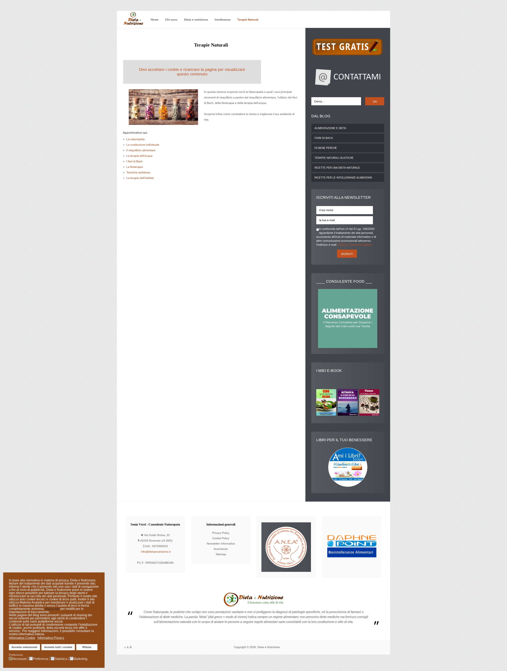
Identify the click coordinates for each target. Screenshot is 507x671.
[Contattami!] (347, 76)
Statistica (60, 659)
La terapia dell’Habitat (140, 178)
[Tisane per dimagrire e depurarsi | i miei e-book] (370, 403)
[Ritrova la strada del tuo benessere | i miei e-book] (348, 403)
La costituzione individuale (142, 144)
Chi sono (171, 19)
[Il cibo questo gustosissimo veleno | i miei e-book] (327, 403)
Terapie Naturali (247, 19)
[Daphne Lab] (351, 547)
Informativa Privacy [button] (50, 638)
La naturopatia (135, 139)
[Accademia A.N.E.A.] (286, 547)
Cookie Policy (220, 538)
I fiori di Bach (134, 161)
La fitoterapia (134, 166)
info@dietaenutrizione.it (156, 551)
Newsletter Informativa (221, 543)
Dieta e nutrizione (196, 19)
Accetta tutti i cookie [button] (58, 647)
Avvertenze (221, 548)
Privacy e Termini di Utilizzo (355, 244)
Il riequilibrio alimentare (140, 150)
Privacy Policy (220, 532)
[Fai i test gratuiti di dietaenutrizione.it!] (347, 46)
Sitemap (221, 554)
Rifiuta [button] (86, 647)
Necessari (19, 659)
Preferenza (40, 659)
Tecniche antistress (138, 172)
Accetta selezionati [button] (24, 647)
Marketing (80, 659)
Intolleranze (223, 19)
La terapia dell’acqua (139, 155)
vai (375, 101)
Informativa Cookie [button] (22, 638)
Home (154, 19)
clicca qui (52, 608)
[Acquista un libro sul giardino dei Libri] (348, 467)
